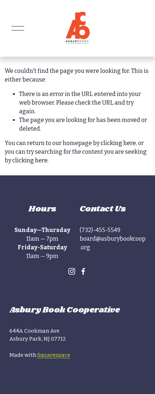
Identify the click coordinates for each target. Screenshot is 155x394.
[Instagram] (71, 271)
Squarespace (53, 355)
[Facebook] (83, 271)
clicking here (118, 143)
